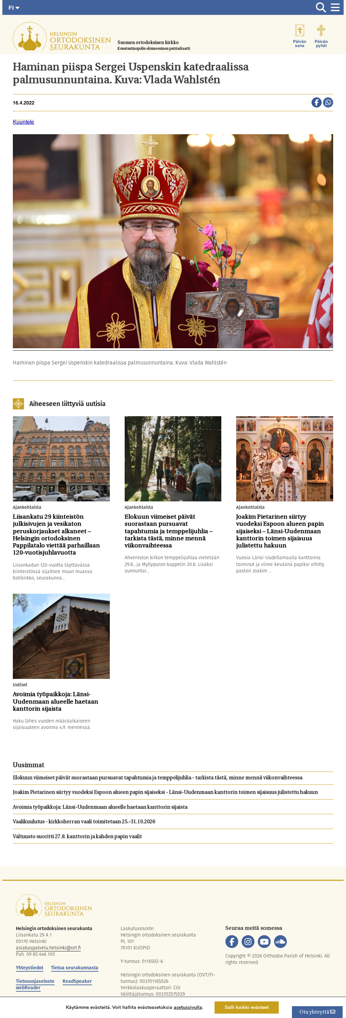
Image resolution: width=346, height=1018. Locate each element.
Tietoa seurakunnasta (74, 967)
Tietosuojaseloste (35, 981)
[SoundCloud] (280, 941)
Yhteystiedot (29, 967)
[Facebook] (231, 941)
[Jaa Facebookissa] (317, 103)
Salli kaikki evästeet (247, 1007)
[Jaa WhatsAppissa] (328, 103)
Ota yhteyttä (314, 1012)
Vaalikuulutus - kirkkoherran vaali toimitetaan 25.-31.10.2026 (84, 822)
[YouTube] (264, 941)
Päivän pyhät (321, 44)
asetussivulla (188, 1007)
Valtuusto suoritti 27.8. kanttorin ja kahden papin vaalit (77, 836)
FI (12, 7)
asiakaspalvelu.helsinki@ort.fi (48, 947)
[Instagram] (248, 941)
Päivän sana (299, 44)
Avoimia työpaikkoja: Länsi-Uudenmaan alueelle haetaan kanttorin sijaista (100, 807)
